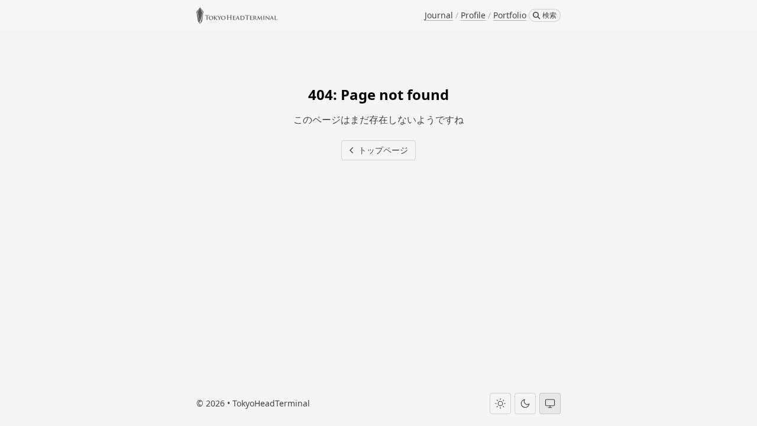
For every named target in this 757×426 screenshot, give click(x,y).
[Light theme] (500, 403)
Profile (473, 15)
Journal (439, 15)
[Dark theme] (525, 403)
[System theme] (550, 403)
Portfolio (509, 15)
